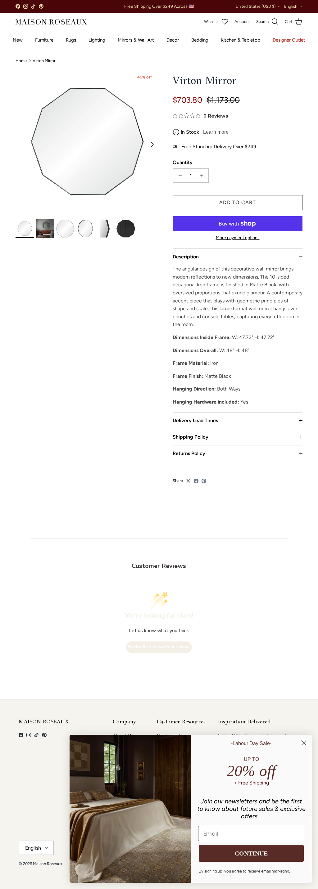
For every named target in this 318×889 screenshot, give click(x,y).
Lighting (97, 40)
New (18, 40)
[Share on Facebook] (196, 481)
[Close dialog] (303, 742)
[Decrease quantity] (178, 175)
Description (186, 257)
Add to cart (237, 202)
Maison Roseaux (47, 863)
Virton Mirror (44, 60)
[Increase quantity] (203, 175)
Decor (172, 40)
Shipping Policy (190, 437)
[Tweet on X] (188, 481)
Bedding (199, 40)
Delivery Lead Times (195, 420)
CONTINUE (251, 853)
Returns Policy (189, 453)
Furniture (44, 40)
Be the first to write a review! (159, 647)
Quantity (183, 162)
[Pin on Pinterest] (204, 481)
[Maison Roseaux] (51, 22)
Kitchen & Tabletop (240, 40)
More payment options (238, 237)
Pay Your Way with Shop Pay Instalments (159, 8)
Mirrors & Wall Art (136, 40)
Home (21, 60)
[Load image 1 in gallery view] (87, 141)
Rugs (71, 40)
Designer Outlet (289, 40)
